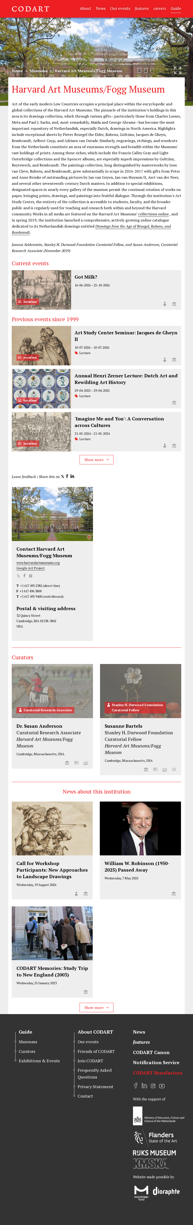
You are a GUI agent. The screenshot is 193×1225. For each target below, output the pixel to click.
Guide (176, 8)
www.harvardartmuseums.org (38, 562)
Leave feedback (24, 476)
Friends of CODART (96, 1051)
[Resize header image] (177, 70)
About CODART (95, 1032)
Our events (120, 8)
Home (17, 70)
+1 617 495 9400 (31, 596)
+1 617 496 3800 (31, 591)
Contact (85, 1096)
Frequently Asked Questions (95, 1073)
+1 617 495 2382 (31, 585)
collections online (153, 214)
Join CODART (90, 1060)
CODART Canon (151, 1052)
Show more (94, 459)
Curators (27, 1051)
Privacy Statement (95, 1086)
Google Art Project (30, 568)
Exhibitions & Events (39, 1060)
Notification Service (156, 1062)
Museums (39, 70)
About (85, 8)
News (100, 8)
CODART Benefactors (157, 1073)
